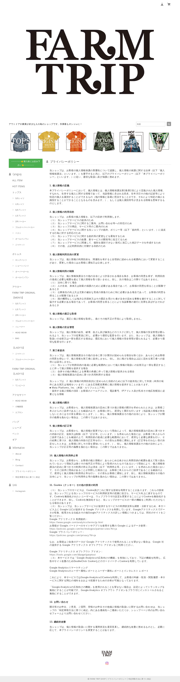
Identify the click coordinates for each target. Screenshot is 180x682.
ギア (14, 439)
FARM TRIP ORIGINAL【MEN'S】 (23, 295)
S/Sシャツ (19, 198)
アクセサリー (19, 394)
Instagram (20, 491)
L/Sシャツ (19, 204)
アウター (16, 286)
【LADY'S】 (18, 347)
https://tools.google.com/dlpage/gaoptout (73, 554)
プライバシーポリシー (25, 471)
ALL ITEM (17, 180)
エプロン (19, 412)
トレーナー (20, 327)
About (18, 454)
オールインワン (22, 239)
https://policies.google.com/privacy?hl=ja (73, 535)
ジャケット (20, 244)
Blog (17, 459)
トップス (16, 192)
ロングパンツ (21, 260)
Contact (19, 465)
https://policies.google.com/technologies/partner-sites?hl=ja (83, 528)
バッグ (15, 421)
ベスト (18, 233)
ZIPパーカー (20, 221)
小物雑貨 (19, 406)
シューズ (16, 427)
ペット (15, 433)
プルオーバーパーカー (25, 227)
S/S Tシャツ (20, 210)
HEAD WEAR (21, 332)
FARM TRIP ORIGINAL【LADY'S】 (23, 371)
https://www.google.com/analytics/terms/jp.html (76, 522)
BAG (17, 338)
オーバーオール (22, 271)
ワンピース (20, 385)
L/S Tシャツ (20, 215)
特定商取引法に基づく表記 (27, 477)
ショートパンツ (22, 266)
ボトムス (16, 254)
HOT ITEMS (18, 186)
